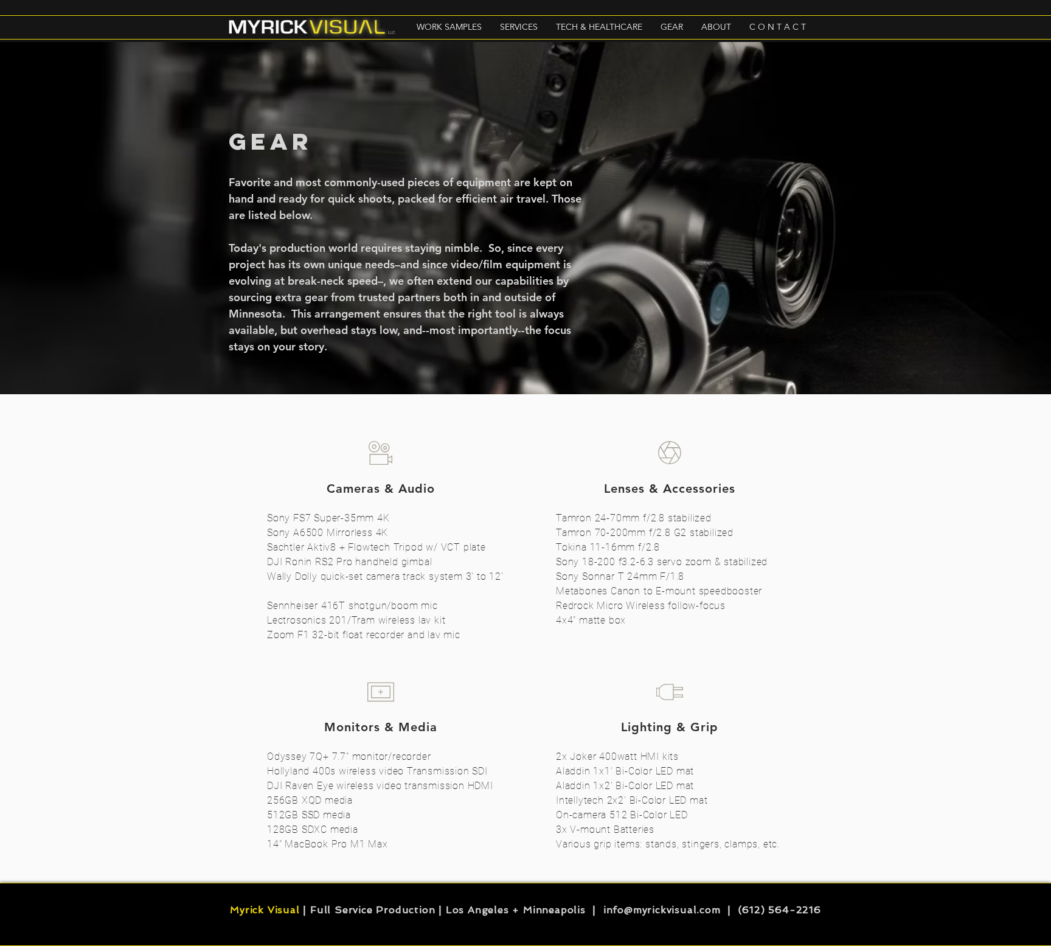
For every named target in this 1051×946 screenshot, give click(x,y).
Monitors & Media (380, 727)
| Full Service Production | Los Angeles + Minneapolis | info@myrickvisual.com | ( (521, 910)
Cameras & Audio (381, 488)
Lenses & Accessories (669, 488)
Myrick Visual (264, 910)
